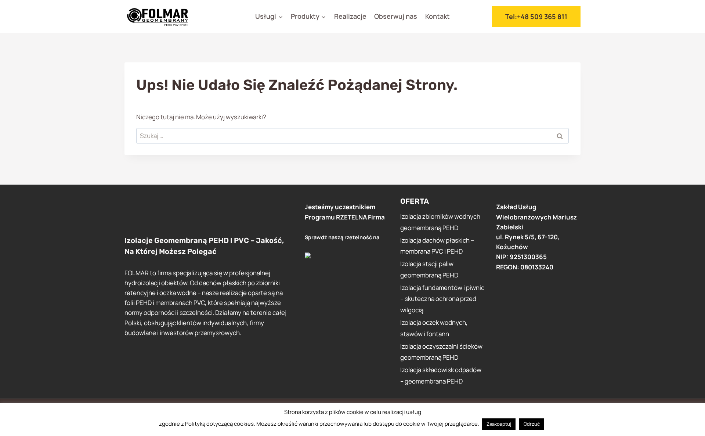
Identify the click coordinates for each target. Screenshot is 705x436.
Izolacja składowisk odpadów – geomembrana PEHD (440, 375)
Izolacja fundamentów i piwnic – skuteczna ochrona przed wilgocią (442, 298)
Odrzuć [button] (532, 424)
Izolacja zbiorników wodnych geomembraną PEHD (440, 222)
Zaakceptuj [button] (499, 424)
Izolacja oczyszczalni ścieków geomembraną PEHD (441, 352)
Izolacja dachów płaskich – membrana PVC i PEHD (437, 246)
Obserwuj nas (395, 16)
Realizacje (350, 16)
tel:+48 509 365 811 (536, 16)
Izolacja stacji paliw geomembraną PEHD (429, 269)
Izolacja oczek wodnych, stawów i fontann (434, 328)
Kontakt (437, 16)
